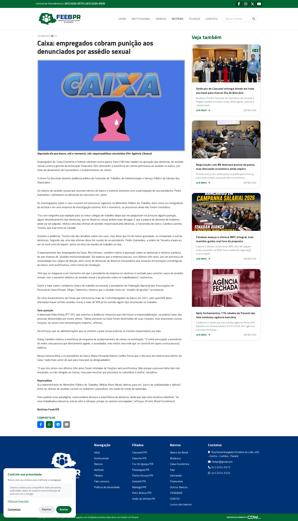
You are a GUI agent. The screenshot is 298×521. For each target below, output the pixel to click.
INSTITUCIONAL (141, 19)
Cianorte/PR (139, 458)
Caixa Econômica (179, 464)
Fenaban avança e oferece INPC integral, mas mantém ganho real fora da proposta (224, 239)
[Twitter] (252, 4)
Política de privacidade (107, 487)
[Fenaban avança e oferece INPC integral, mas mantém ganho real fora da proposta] (226, 212)
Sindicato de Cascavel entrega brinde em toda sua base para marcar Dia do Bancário (225, 91)
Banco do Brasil (179, 452)
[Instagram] (246, 4)
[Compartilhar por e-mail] (66, 424)
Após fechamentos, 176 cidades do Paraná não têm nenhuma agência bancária (225, 315)
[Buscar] (253, 18)
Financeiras (176, 481)
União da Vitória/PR (143, 499)
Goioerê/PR (139, 481)
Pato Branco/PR (141, 493)
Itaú (172, 470)
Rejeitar (46, 509)
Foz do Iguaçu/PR (142, 464)
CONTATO (212, 19)
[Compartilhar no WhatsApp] (49, 424)
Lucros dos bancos (181, 504)
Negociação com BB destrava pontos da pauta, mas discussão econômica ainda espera (225, 167)
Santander (176, 475)
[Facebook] (239, 4)
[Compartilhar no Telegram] (57, 424)
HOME (122, 19)
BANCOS (161, 19)
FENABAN (176, 493)
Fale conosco (101, 481)
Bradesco (175, 458)
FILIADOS (194, 19)
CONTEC (175, 499)
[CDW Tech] (244, 517)
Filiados (98, 475)
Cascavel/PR (139, 452)
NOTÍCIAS (177, 19)
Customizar (14, 509)
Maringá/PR (139, 487)
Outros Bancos (179, 487)
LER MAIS (201, 110)
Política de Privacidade (18, 501)
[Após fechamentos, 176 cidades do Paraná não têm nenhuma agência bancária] (226, 288)
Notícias (99, 470)
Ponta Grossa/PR (142, 475)
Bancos (98, 464)
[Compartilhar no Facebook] (40, 424)
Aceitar (64, 509)
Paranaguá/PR (140, 470)
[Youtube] (259, 4)
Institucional (101, 458)
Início (97, 452)
